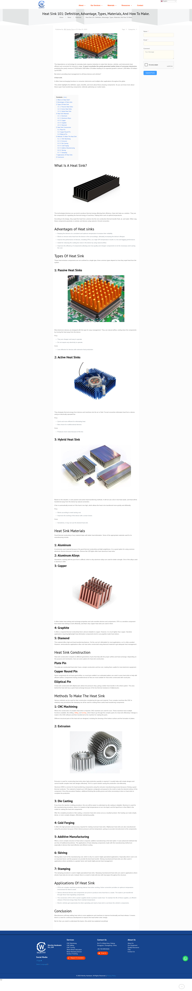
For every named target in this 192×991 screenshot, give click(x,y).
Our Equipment (132, 945)
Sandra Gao (70, 29)
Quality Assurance (133, 947)
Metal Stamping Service (74, 951)
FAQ (129, 949)
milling (76, 713)
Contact (140, 5)
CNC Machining (72, 943)
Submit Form (150, 73)
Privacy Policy (111, 975)
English (164, 1)
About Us (131, 943)
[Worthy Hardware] (41, 4)
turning (84, 713)
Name (145, 31)
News (69, 17)
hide (65, 97)
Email (145, 40)
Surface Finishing (72, 954)
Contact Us (131, 951)
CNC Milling (70, 945)
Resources (126, 5)
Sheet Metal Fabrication (74, 949)
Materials (111, 5)
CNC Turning (71, 947)
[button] (185, 958)
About (81, 5)
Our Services (95, 5)
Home (61, 17)
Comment (147, 48)
